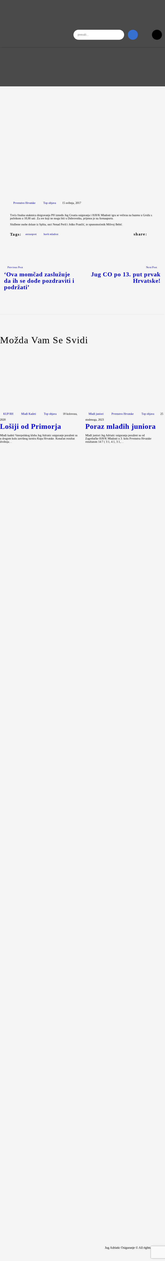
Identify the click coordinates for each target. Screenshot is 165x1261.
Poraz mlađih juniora (120, 426)
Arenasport (31, 234)
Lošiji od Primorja (30, 426)
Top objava (49, 202)
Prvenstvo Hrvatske (24, 202)
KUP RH (8, 413)
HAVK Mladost (51, 234)
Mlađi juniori (96, 413)
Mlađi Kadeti (28, 413)
